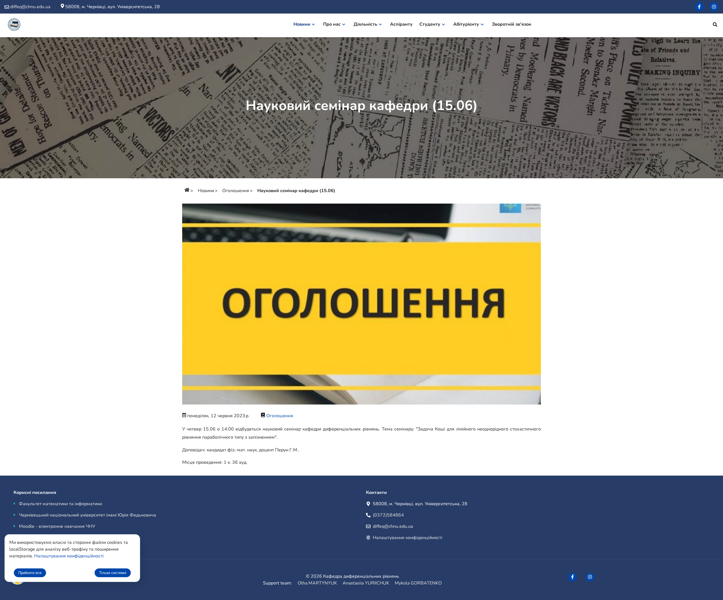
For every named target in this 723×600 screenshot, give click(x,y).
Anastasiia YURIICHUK (366, 583)
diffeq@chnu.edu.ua (393, 526)
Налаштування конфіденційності (407, 538)
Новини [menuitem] (301, 24)
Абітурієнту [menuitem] (466, 24)
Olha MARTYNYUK (317, 583)
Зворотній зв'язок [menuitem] (511, 24)
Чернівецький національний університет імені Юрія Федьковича (87, 515)
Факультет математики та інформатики (60, 504)
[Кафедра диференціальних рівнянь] (14, 25)
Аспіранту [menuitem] (401, 24)
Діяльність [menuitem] (365, 24)
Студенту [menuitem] (429, 24)
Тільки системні (112, 573)
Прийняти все (30, 573)
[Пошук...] (715, 25)
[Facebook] (699, 6)
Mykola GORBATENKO (418, 583)
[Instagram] (713, 6)
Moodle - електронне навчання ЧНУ (57, 526)
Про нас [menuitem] (332, 24)
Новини (206, 191)
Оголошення (235, 191)
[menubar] (415, 25)
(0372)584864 (388, 515)
